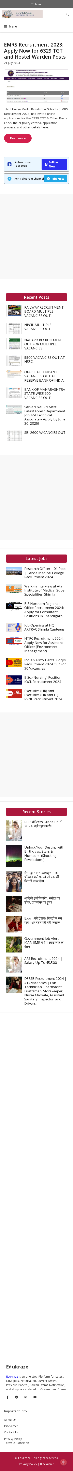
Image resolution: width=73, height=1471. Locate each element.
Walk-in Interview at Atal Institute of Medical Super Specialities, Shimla (45, 590)
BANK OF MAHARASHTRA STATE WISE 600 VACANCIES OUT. (44, 393)
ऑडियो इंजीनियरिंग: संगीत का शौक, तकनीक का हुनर (42, 900)
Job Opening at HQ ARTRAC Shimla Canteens (44, 627)
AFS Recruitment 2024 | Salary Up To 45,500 (43, 960)
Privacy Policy (13, 1438)
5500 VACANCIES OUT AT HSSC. (44, 359)
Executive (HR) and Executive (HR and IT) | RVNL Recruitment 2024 (43, 694)
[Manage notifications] (63, 1462)
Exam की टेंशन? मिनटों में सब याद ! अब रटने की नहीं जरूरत (43, 920)
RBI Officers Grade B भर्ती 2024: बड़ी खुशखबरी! (43, 823)
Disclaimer (11, 1426)
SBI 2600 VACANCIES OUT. (45, 432)
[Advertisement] (36, 236)
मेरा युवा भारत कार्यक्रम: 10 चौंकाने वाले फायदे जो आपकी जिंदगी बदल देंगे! (41, 876)
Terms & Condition (16, 1443)
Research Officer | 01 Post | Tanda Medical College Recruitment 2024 (44, 572)
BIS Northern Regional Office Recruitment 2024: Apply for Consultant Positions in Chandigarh (44, 609)
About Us (10, 1420)
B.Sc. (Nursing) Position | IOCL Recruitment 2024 (44, 679)
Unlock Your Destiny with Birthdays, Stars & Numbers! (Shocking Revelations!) (44, 853)
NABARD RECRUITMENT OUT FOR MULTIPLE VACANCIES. (43, 344)
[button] (67, 14)
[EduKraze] (22, 14)
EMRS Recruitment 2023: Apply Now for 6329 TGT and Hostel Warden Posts (35, 50)
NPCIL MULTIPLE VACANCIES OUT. (38, 326)
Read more (18, 138)
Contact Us (11, 1432)
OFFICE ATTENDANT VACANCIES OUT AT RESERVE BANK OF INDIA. (44, 376)
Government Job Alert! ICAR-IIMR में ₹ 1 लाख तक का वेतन (44, 942)
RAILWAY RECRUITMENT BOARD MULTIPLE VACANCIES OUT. (44, 311)
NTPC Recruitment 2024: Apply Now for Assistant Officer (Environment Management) (43, 644)
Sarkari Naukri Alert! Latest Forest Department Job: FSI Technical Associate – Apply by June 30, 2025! (44, 415)
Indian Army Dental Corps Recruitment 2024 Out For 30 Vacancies (45, 664)
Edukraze (12, 1376)
